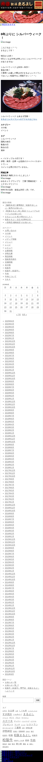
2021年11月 (10, 344)
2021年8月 (9, 353)
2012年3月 (9, 660)
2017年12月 (10, 470)
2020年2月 (9, 396)
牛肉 (7, 274)
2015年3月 (9, 565)
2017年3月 (9, 496)
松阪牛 (8, 740)
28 (32, 307)
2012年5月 (9, 654)
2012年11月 (10, 646)
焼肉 (27, 740)
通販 (24, 744)
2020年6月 (9, 390)
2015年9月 (9, 548)
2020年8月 (9, 384)
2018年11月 (10, 439)
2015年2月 (9, 568)
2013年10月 (10, 614)
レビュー (9, 248)
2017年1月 (9, 502)
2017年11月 (10, 473)
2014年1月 (9, 605)
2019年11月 (10, 404)
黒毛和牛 (6, 747)
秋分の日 (4, 147)
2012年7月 (9, 648)
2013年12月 (10, 608)
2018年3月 (9, 462)
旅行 (32, 731)
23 (5, 307)
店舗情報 (9, 262)
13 (27, 299)
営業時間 (22, 731)
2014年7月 (9, 588)
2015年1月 (9, 571)
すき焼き (7, 714)
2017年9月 (9, 479)
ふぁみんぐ (17, 714)
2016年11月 (10, 508)
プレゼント (8, 724)
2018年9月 (9, 445)
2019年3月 (9, 427)
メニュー (9, 242)
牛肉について (10, 276)
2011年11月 (10, 668)
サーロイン (25, 717)
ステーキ (8, 721)
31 (11, 311)
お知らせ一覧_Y (12, 685)
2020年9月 (9, 381)
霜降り (31, 744)
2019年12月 (10, 401)
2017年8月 (9, 482)
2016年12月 (10, 505)
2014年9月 (9, 582)
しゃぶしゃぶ (32, 711)
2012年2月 (9, 663)
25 (16, 307)
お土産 (11, 710)
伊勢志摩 (9, 254)
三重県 (17, 728)
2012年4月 (9, 657)
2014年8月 (9, 585)
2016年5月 (9, 525)
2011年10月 (10, 671)
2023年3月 (9, 327)
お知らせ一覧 (10, 682)
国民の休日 (5, 142)
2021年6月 (9, 358)
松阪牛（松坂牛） (12, 271)
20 (27, 303)
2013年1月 (9, 640)
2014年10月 (10, 579)
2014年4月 (9, 597)
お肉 (16, 711)
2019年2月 (9, 430)
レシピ (8, 245)
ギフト (11, 718)
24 (11, 307)
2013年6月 (9, 625)
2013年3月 (9, 634)
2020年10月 (10, 379)
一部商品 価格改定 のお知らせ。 (19, 222)
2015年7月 (9, 554)
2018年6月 (9, 453)
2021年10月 (10, 347)
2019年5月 (9, 422)
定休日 (28, 731)
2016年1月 (9, 536)
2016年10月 (10, 511)
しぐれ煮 (23, 711)
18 (16, 303)
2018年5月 (9, 456)
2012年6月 (9, 651)
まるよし (28, 714)
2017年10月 (10, 476)
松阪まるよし (22, 735)
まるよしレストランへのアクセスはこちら (19, 119)
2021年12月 (10, 341)
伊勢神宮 (7, 731)
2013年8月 (9, 620)
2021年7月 (9, 356)
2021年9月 (9, 350)
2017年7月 (9, 485)
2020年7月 (9, 387)
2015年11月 (10, 542)
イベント (4, 130)
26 (21, 307)
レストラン (32, 724)
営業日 (15, 731)
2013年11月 (10, 611)
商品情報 (9, 256)
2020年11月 (10, 376)
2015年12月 (10, 539)
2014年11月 (10, 577)
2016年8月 (9, 516)
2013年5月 (9, 628)
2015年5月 (9, 559)
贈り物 (19, 744)
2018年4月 (9, 459)
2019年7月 (9, 416)
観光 (13, 744)
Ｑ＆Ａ (8, 279)
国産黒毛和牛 (10, 259)
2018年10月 (10, 442)
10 (11, 299)
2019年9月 (9, 410)
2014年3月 (9, 600)
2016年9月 (9, 513)
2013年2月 (9, 637)
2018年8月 (9, 447)
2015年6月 (9, 557)
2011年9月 (9, 674)
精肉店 (5, 744)
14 (32, 299)
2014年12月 (10, 574)
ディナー (17, 721)
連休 (3, 150)
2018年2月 (9, 465)
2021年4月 (9, 364)
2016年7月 (9, 519)
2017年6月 (9, 488)
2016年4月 (9, 528)
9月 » (24, 315)
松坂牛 (5, 735)
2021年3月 (9, 367)
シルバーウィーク (8, 139)
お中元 (5, 711)
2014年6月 (9, 591)
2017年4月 (9, 493)
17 (11, 303)
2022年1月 (9, 338)
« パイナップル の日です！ (12, 158)
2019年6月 (9, 419)
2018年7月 (9, 450)
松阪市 (8, 268)
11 (16, 299)
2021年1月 (9, 370)
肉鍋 (9, 744)
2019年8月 (9, 413)
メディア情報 (10, 239)
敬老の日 (4, 145)
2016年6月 (9, 522)
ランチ (17, 724)
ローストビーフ (8, 728)
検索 (37, 700)
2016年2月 (9, 534)
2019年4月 (9, 424)
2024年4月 (9, 324)
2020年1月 (9, 399)
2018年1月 (9, 468)
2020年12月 (10, 373)
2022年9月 (9, 330)
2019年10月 (10, 407)
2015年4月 (9, 562)
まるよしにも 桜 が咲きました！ (19, 217)
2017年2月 (9, 499)
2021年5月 (9, 361)
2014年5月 (9, 594)
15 (38, 299)
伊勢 (23, 728)
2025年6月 (9, 321)
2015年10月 (10, 545)
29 (38, 307)
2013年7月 (9, 623)
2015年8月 (9, 551)
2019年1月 (9, 433)
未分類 (8, 265)
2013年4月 (9, 631)
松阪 (11, 735)
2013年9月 (9, 617)
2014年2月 (9, 602)
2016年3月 (9, 531)
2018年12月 (10, 436)
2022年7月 (9, 335)
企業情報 (9, 251)
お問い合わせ (10, 231)
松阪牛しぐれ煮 (19, 740)
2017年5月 (9, 490)
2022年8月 (9, 333)
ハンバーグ (26, 721)
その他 (4, 128)
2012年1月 (9, 666)
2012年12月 (10, 643)
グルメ (17, 718)
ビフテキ (33, 721)
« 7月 (18, 315)
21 (32, 303)
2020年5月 (9, 393)
